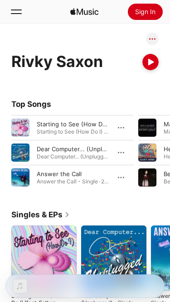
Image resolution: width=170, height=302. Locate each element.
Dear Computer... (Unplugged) (79, 149)
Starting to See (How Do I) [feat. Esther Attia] (101, 124)
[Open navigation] (16, 12)
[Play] (150, 62)
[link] (40, 215)
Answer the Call (59, 173)
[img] (84, 12)
